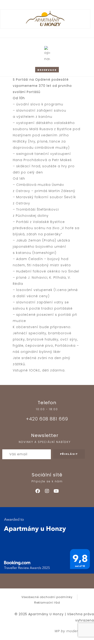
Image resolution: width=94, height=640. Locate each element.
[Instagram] (47, 491)
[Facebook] (37, 491)
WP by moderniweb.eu (74, 631)
